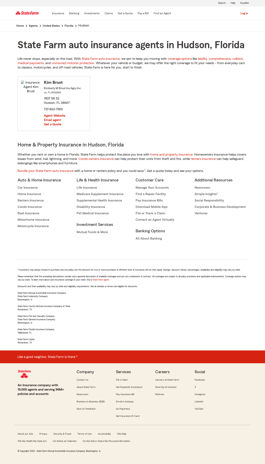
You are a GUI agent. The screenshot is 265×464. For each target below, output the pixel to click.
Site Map (121, 434)
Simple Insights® (206, 194)
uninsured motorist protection (73, 63)
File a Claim (122, 380)
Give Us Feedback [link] (86, 409)
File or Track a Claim (150, 213)
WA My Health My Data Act (32, 441)
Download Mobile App (151, 207)
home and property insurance (171, 154)
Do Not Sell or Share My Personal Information (106, 441)
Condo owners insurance (96, 159)
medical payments (31, 63)
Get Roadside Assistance (129, 387)
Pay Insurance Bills (149, 200)
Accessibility (104, 434)
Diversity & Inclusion (165, 387)
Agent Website (54, 115)
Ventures (201, 213)
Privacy (43, 434)
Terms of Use (84, 434)
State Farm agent (101, 279)
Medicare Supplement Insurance (100, 194)
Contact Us (82, 380)
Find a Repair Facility (151, 194)
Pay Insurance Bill (125, 394)
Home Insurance (29, 194)
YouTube (199, 409)
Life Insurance (87, 187)
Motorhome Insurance (33, 219)
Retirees (159, 394)
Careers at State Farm (167, 380)
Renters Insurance (31, 200)
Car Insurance (28, 187)
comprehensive (220, 58)
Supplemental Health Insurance (99, 200)
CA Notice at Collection (65, 441)
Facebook (200, 380)
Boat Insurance (28, 213)
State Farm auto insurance (101, 58)
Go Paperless (123, 409)
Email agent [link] (52, 120)
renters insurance (203, 159)
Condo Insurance (30, 207)
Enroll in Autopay (125, 401)
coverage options (180, 58)
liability (202, 58)
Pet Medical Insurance (93, 213)
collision (237, 58)
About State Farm (86, 387)
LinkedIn (199, 401)
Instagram (200, 394)
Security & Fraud (62, 434)
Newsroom (202, 187)
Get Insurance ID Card (128, 416)
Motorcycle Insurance (33, 226)
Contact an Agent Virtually (155, 219)
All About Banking (149, 238)
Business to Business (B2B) (91, 401)
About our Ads (25, 434)
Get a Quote (52, 124)
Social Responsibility (209, 200)
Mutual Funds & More (92, 232)
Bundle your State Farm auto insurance (45, 171)
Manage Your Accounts (152, 187)
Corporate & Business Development (220, 207)
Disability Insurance (91, 207)
